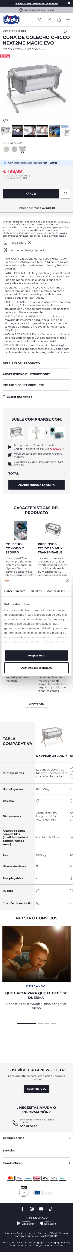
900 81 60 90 (28, 1126)
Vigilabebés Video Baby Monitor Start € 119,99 (38, 463)
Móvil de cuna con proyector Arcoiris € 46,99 (38, 455)
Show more (36, 703)
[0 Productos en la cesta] (59, 20)
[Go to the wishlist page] (40, 20)
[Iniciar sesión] (49, 20)
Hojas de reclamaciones (49, 1245)
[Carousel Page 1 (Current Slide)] (26, 1023)
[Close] (69, 3)
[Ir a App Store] (48, 1223)
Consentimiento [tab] (14, 591)
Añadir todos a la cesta (36, 484)
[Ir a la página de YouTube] (41, 1209)
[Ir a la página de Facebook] (22, 1209)
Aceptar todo (36, 655)
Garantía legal (50, 1242)
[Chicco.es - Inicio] (11, 19)
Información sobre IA (22, 1245)
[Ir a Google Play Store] (26, 1223)
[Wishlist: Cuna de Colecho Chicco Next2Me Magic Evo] (65, 193)
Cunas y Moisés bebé (14, 30)
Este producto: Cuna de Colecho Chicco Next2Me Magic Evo (37, 447)
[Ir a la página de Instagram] (32, 1209)
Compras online (13, 1138)
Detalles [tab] (36, 591)
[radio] (6, 149)
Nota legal (35, 1242)
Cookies (64, 1242)
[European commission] (43, 1191)
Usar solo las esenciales (36, 667)
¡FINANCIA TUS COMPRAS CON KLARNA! (36, 3)
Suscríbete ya (36, 1088)
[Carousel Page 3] (47, 1023)
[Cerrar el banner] (67, 580)
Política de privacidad (15, 1242)
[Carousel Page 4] (53, 1023)
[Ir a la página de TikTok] (50, 1209)
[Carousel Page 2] (40, 1023)
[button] (36, 89)
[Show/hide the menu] (68, 20)
